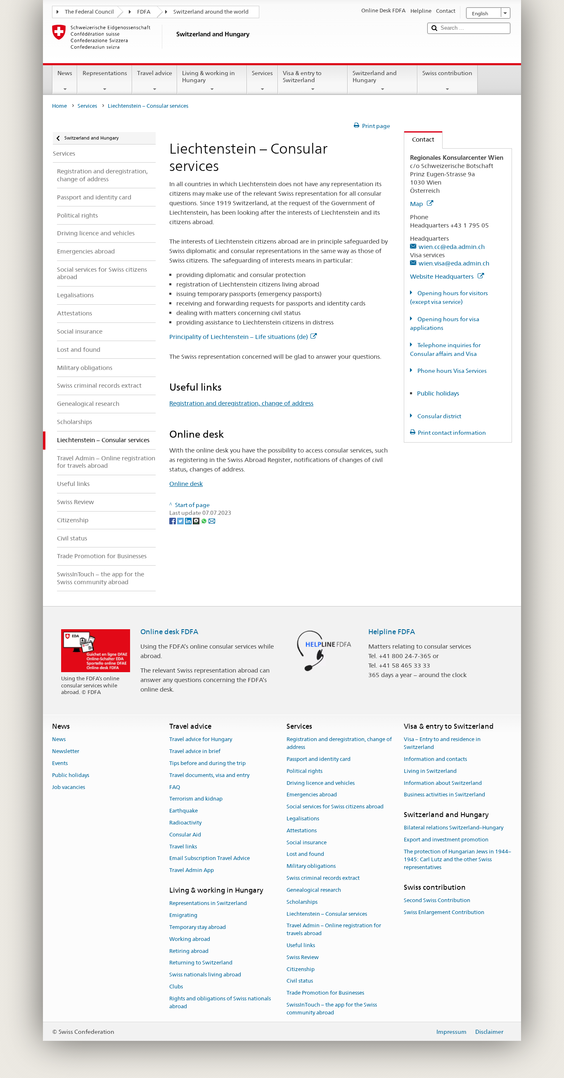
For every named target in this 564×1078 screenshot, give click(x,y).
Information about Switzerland (443, 783)
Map (417, 204)
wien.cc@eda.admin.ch (452, 247)
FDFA (143, 12)
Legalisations (303, 818)
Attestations (302, 830)
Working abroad (189, 939)
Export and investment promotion (446, 840)
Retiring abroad (189, 951)
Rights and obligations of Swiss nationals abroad (220, 1002)
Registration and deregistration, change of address (241, 403)
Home (59, 106)
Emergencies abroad (312, 795)
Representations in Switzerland (208, 903)
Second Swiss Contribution (437, 900)
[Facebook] (173, 520)
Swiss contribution (447, 73)
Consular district (438, 416)
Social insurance (307, 842)
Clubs (176, 986)
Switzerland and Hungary (375, 76)
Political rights (304, 771)
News (64, 73)
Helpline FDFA (391, 632)
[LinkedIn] (189, 520)
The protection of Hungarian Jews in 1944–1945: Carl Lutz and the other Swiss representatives (457, 859)
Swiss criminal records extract (323, 878)
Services (262, 73)
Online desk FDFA (169, 632)
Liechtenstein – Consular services (327, 914)
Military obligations (311, 866)
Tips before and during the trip (207, 763)
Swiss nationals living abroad (205, 975)
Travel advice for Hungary (200, 740)
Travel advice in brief (194, 751)
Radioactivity (185, 823)
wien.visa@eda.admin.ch (454, 263)
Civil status (300, 981)
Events (60, 763)
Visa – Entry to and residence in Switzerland (442, 744)
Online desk (186, 484)
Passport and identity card (319, 759)
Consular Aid (185, 835)
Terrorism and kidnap (196, 799)
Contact (419, 139)
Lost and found (305, 854)
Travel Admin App (191, 870)
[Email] (212, 520)
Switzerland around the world (211, 12)
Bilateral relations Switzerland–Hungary (453, 828)
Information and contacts (435, 759)
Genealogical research (314, 890)
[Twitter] (181, 520)
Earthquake (183, 811)
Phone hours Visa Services (451, 370)
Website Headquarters (442, 276)
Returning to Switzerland (200, 963)
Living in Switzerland (430, 771)
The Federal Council (89, 12)
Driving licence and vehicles (321, 783)
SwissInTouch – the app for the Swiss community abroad (332, 1009)
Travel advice (154, 73)
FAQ (174, 787)
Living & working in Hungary (208, 76)
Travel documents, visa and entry (209, 775)
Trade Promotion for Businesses (325, 993)
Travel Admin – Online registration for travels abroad (334, 930)
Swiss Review (303, 957)
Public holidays (438, 393)
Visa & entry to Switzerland (302, 76)
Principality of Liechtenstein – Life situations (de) (238, 337)
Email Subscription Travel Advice (209, 858)
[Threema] (197, 520)
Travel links (183, 846)
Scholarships (302, 902)
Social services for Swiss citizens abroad (335, 806)
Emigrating (183, 915)
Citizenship (301, 969)
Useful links (301, 945)
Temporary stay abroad (197, 927)
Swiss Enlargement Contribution (444, 912)
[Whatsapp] (205, 520)
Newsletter (65, 751)
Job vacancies (68, 787)
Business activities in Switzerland (444, 795)
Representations (105, 73)
